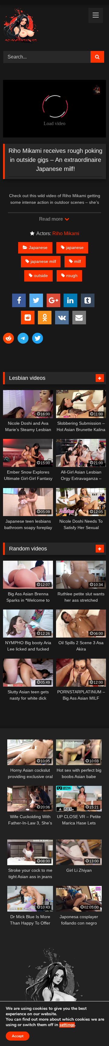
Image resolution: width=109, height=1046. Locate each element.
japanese (75, 247)
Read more (51, 219)
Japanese (38, 247)
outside (41, 275)
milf (77, 261)
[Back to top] (90, 1028)
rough (72, 275)
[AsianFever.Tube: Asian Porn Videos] (44, 27)
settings (67, 1025)
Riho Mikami (65, 233)
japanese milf (43, 261)
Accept (17, 1036)
